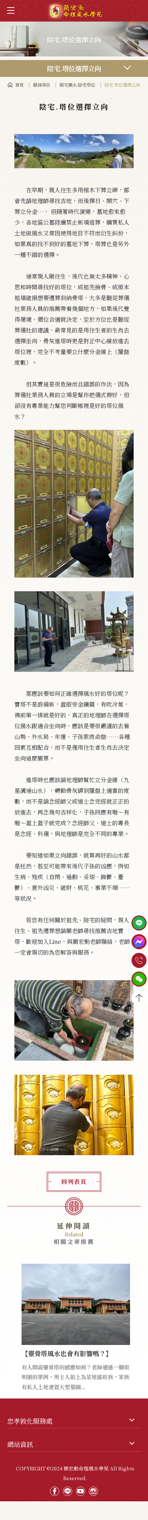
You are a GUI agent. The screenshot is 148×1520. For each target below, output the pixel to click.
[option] (76, 1319)
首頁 (19, 85)
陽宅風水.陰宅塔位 (77, 85)
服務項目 (41, 85)
